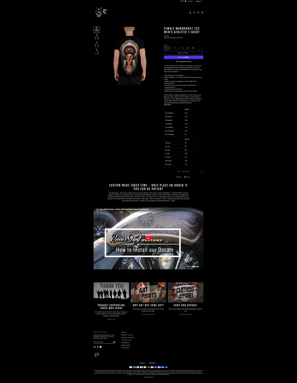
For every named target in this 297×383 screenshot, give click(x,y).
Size (165, 44)
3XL (193, 48)
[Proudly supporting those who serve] (111, 292)
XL (183, 48)
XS (166, 48)
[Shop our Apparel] (185, 292)
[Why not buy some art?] (148, 292)
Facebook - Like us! (127, 335)
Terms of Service (126, 340)
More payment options (183, 61)
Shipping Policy (126, 345)
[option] (130, 56)
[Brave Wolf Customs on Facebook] (97, 347)
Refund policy (125, 342)
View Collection (148, 314)
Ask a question (184, 171)
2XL (188, 48)
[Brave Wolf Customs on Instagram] (94, 347)
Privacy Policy (126, 347)
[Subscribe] (114, 342)
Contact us (111, 319)
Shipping (166, 37)
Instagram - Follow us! (128, 337)
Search (124, 332)
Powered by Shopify (148, 377)
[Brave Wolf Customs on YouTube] (100, 347)
